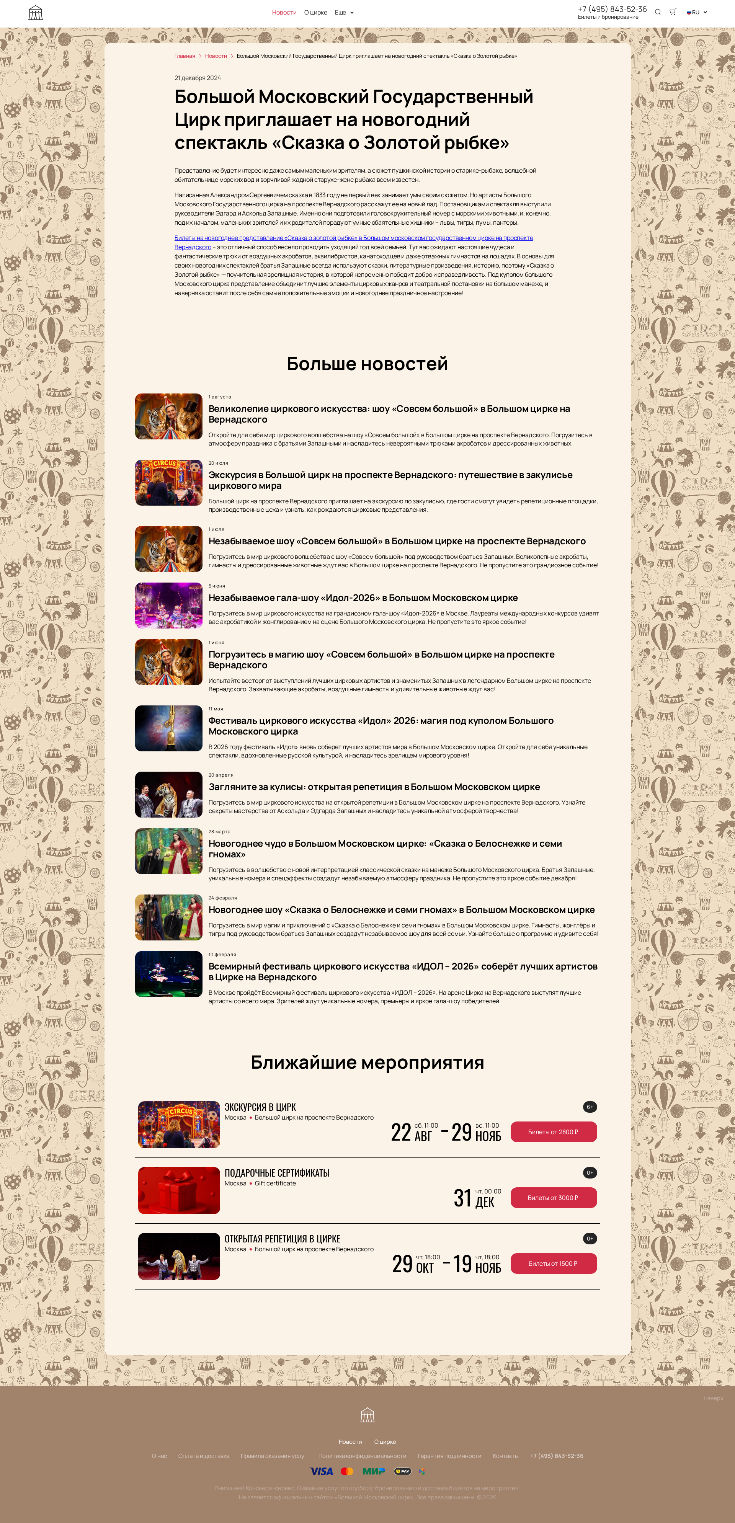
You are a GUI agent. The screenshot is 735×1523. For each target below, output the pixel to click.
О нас (159, 1456)
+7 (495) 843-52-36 (612, 9)
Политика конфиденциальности (362, 1456)
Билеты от (553, 1132)
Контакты (506, 1456)
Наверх (714, 1398)
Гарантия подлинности (450, 1456)
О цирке (315, 12)
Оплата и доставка (203, 1456)
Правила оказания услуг (274, 1456)
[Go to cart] (673, 12)
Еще (340, 12)
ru (695, 12)
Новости (284, 12)
